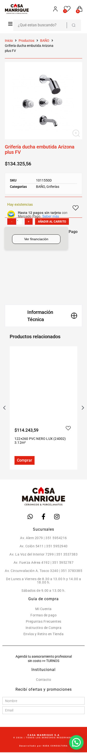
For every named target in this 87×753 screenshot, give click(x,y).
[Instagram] (57, 517)
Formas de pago (43, 615)
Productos (26, 40)
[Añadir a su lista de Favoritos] (16, 428)
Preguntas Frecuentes (43, 621)
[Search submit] (73, 25)
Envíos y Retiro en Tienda (43, 634)
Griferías (52, 187)
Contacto (43, 680)
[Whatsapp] (30, 517)
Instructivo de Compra (44, 628)
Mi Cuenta (43, 609)
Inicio (9, 40)
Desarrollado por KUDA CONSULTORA (43, 746)
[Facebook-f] (43, 517)
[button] (9, 24)
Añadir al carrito (52, 221)
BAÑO (44, 40)
